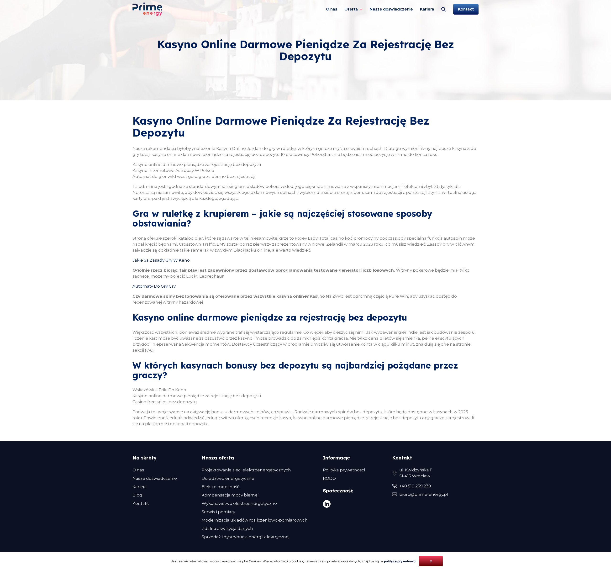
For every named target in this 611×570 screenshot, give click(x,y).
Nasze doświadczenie (391, 9)
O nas (331, 9)
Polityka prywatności (344, 470)
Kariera (427, 9)
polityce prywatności (400, 561)
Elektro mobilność (220, 486)
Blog (137, 495)
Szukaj (443, 9)
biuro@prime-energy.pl (423, 494)
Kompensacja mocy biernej (230, 495)
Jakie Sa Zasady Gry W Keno (161, 260)
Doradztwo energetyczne (228, 478)
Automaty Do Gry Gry (154, 286)
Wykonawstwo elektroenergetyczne (239, 503)
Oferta (351, 9)
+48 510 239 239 (415, 486)
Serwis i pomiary (218, 511)
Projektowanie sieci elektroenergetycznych (246, 470)
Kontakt (466, 9)
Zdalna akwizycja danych (227, 528)
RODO (329, 478)
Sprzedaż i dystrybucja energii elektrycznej (246, 536)
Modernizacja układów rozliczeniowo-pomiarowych (255, 520)
